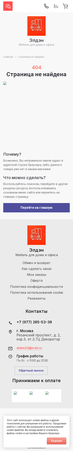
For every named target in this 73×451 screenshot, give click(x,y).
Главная (8, 56)
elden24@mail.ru (29, 348)
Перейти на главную (36, 208)
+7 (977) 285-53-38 (34, 322)
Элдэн (36, 40)
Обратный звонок (31, 370)
